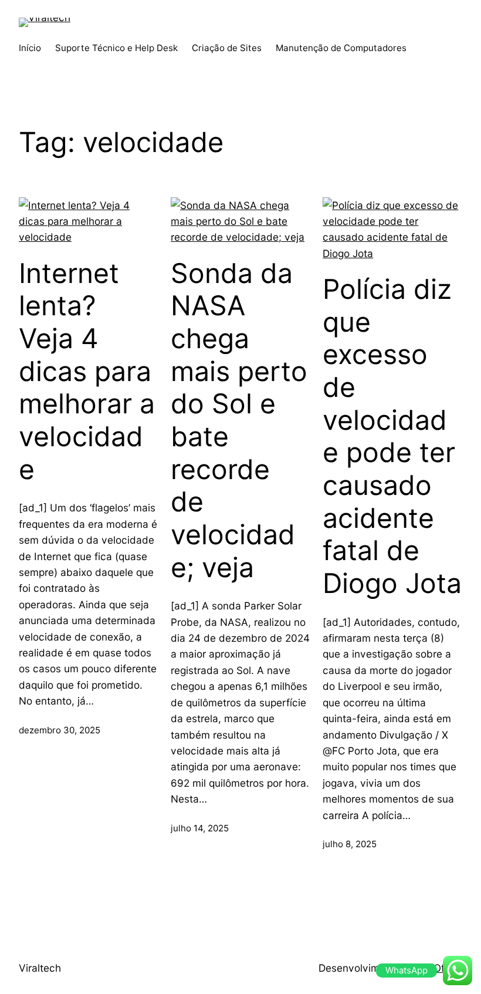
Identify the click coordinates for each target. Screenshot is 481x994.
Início (30, 47)
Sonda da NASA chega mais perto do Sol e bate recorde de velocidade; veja (239, 420)
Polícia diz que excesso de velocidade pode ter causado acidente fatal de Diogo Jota (392, 436)
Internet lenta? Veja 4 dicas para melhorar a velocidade (87, 371)
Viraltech (40, 968)
